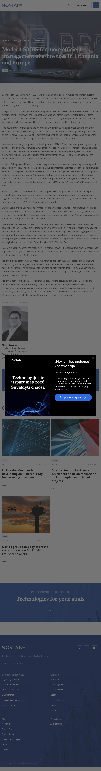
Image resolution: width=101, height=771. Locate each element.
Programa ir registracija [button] (73, 397)
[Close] (93, 358)
